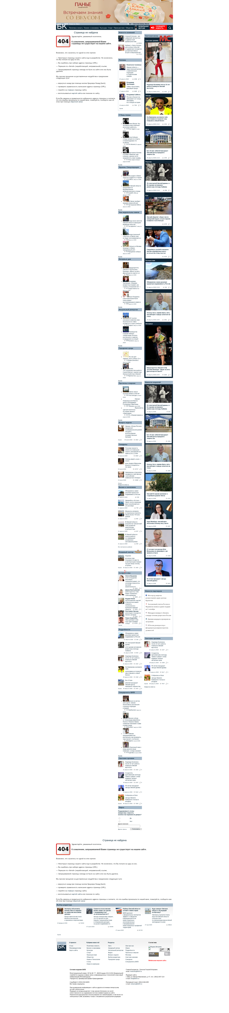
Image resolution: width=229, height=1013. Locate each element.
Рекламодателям (75, 948)
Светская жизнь (151, 36)
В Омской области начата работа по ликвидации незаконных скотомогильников (131, 538)
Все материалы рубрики (125, 547)
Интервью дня (125, 259)
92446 (111, 926)
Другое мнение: (123, 824)
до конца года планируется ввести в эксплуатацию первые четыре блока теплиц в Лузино (133, 561)
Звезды (148, 95)
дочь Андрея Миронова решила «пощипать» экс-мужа (133, 465)
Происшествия (119, 28)
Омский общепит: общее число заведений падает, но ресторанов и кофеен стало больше (158, 218)
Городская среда (126, 348)
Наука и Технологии (93, 959)
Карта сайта (73, 950)
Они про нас (129, 946)
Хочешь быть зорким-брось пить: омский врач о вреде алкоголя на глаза (158, 314)
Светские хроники (126, 758)
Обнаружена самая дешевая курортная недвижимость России (132, 492)
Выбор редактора (64, 905)
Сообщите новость (160, 27)
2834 (136, 439)
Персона (149, 162)
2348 (163, 662)
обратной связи (76, 102)
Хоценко (128, 556)
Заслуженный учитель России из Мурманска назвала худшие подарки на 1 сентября (158, 606)
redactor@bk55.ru (136, 971)
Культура (103, 28)
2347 (136, 782)
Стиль (89, 962)
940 (137, 543)
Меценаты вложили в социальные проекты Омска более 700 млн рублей (133, 513)
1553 (136, 688)
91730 (141, 930)
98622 (170, 925)
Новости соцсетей (153, 382)
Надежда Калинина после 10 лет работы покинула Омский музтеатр (132, 658)
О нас (71, 946)
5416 (136, 792)
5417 (163, 672)
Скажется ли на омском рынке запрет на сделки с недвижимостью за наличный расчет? (102, 911)
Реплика (122, 60)
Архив (121, 108)
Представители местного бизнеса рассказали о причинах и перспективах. (73, 918)
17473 (140, 54)
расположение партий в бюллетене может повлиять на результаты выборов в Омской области (133, 605)
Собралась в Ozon (131, 795)
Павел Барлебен (131, 618)
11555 (136, 623)
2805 (165, 374)
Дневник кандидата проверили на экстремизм (158, 620)
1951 (165, 319)
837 (137, 531)
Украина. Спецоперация (129, 167)
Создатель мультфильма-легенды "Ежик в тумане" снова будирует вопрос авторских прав (133, 776)
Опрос (127, 948)
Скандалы (123, 444)
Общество (129, 28)
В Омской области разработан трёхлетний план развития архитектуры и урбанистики (133, 525)
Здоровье (149, 291)
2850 (136, 609)
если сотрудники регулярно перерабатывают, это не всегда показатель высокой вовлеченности (132, 582)
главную (71, 90)
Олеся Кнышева (131, 576)
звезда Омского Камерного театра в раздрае (132, 799)
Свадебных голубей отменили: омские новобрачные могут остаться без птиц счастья (158, 251)
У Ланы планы (125, 115)
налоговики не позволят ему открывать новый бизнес (133, 673)
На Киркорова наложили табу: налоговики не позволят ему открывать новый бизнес (157, 119)
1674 (165, 256)
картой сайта (77, 93)
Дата (147, 129)
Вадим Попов (130, 599)
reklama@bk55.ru (136, 984)
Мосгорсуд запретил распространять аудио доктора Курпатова (156, 598)
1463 (136, 567)
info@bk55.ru (135, 978)
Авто (109, 946)
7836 (136, 803)
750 (137, 508)
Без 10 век (128, 680)
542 (166, 287)
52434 (82, 923)
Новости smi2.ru (123, 485)
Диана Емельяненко (132, 590)
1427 (165, 91)
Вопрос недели (125, 422)
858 (166, 190)
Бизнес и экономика (91, 28)
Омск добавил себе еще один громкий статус (131, 621)
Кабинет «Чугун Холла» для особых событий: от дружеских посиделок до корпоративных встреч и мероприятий (133, 49)
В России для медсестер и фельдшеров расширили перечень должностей (157, 627)
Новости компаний (127, 32)
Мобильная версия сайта (157, 960)
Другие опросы (122, 829)
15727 (136, 469)
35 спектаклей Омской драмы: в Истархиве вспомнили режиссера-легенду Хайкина (158, 185)
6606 (136, 455)
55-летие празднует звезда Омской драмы (132, 786)
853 (137, 652)
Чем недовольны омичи (129, 212)
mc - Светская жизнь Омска (139, 24)
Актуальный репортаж (128, 310)
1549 (136, 677)
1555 (165, 157)
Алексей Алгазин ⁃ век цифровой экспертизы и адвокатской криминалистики (132, 38)
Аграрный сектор (126, 552)
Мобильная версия (143, 27)
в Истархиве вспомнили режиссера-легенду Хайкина (133, 649)
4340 (136, 616)
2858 (136, 597)
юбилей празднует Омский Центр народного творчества (132, 684)
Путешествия (150, 260)
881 (137, 518)
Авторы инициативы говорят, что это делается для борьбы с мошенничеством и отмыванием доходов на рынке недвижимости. (103, 920)
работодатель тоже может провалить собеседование (132, 593)
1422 (136, 663)
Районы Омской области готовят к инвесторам (131, 909)
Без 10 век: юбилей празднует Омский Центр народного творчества (157, 152)
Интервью (149, 324)
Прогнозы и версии (127, 383)
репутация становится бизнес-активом (133, 614)
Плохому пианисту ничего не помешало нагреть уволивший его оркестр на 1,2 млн (133, 450)
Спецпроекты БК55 (127, 692)
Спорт (110, 28)
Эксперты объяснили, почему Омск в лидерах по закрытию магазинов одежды (72, 911)
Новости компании (93, 964)
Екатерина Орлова (131, 611)
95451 (140, 43)
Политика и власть (76, 28)
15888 (136, 480)
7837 (163, 683)
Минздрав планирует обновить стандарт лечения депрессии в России (158, 614)
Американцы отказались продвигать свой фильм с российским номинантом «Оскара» (133, 475)
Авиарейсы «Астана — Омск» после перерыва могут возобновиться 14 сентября (133, 503)
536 (138, 497)
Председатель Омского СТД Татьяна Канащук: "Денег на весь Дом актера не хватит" (158, 369)
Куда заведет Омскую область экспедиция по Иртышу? (160, 910)
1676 (165, 224)
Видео (110, 952)
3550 (136, 588)
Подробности (124, 630)
